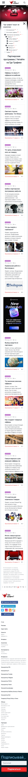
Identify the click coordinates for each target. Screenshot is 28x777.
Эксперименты (5, 650)
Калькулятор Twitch (6, 684)
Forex (2, 745)
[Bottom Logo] (8, 595)
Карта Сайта (4, 629)
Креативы (3, 718)
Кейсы (3, 651)
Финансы (3, 733)
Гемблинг (3, 742)
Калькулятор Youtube (6, 674)
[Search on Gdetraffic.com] (24, 3)
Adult (2, 724)
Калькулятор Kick (5, 695)
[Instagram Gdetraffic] (6, 610)
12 (23, 587)
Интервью (3, 639)
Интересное (4, 656)
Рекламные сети (5, 705)
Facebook (8, 614)
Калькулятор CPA (5, 667)
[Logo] (14, 2)
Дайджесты (4, 636)
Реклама (3, 625)
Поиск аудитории (5, 712)
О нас (2, 622)
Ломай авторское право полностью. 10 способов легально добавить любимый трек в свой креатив (14, 662)
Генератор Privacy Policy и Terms (9, 698)
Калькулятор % (5, 670)
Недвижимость (5, 744)
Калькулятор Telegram (7, 677)
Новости (3, 632)
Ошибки (3, 646)
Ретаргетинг (4, 714)
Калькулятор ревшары (7, 688)
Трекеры (3, 709)
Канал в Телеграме (9, 606)
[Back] (2, 587)
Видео (2, 634)
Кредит (3, 738)
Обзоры (3, 702)
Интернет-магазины (6, 731)
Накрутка (3, 711)
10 (18, 587)
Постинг (3, 707)
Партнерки (4, 723)
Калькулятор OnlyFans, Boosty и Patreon (11, 691)
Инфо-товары (4, 747)
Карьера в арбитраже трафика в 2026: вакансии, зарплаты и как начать (14, 664)
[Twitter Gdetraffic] (2, 610)
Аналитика (4, 643)
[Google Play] (14, 611)
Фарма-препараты (6, 737)
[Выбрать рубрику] (5, 29)
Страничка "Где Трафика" (10, 602)
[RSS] (10, 610)
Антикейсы (4, 653)
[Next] (25, 587)
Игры (2, 730)
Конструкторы (5, 716)
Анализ (3, 719)
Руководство (4, 645)
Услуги (3, 740)
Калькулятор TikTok (6, 681)
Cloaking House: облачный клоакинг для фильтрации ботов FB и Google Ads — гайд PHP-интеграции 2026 (14, 660)
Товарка (3, 728)
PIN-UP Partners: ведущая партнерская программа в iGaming (14, 658)
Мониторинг (4, 704)
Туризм (3, 735)
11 (21, 587)
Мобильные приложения (7, 726)
